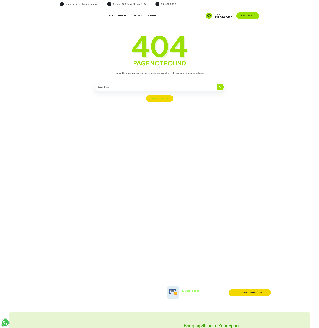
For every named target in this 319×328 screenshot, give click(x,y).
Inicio (110, 15)
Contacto (151, 15)
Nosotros (123, 15)
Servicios (137, 15)
